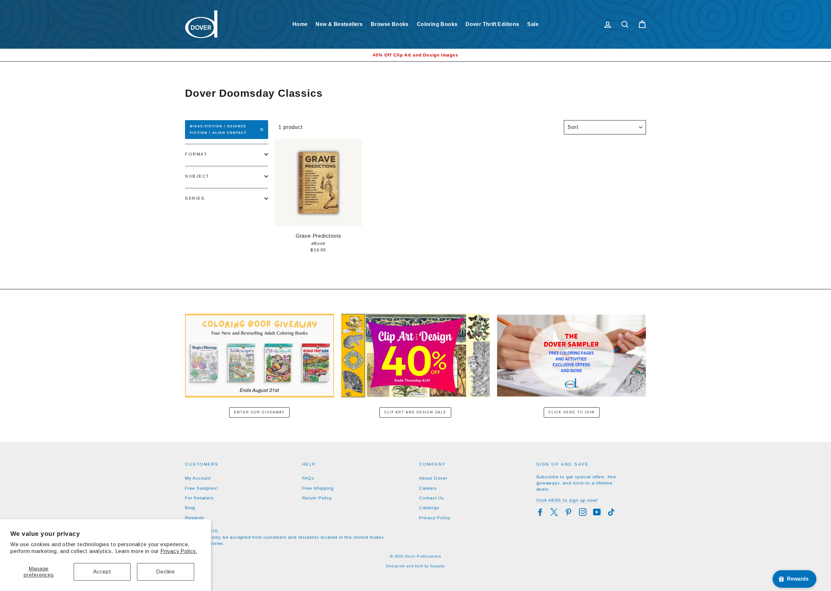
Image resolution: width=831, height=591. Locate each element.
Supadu (437, 566)
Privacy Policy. (178, 551)
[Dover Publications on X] (554, 512)
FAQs (308, 478)
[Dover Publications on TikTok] (611, 512)
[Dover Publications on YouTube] (597, 512)
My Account (198, 478)
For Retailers (199, 498)
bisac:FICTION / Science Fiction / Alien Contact (218, 129)
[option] (415, 55)
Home (300, 24)
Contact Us (431, 498)
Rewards (195, 517)
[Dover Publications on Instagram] (583, 512)
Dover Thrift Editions (492, 24)
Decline (165, 571)
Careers (428, 488)
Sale (533, 24)
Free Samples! (201, 488)
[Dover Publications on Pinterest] (568, 512)
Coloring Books (437, 24)
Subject (197, 176)
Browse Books (390, 24)
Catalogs (429, 507)
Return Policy (317, 498)
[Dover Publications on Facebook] (540, 512)
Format (196, 154)
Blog (190, 507)
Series (195, 198)
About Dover (433, 478)
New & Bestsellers (339, 24)
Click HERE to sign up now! (567, 500)
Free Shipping (318, 488)
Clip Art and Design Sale (415, 412)
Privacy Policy (435, 517)
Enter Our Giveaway (259, 412)
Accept (102, 571)
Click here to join (572, 412)
